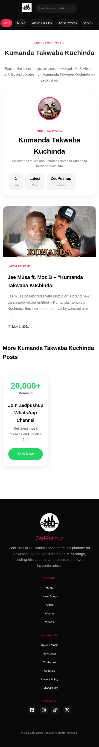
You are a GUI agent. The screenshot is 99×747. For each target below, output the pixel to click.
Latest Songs (49, 596)
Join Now (25, 454)
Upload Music (49, 645)
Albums (49, 613)
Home (6, 23)
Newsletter (49, 653)
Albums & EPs (42, 23)
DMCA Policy (49, 688)
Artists (49, 604)
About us (49, 670)
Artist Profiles (68, 23)
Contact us (49, 662)
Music (21, 23)
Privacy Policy (49, 679)
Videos (88, 23)
